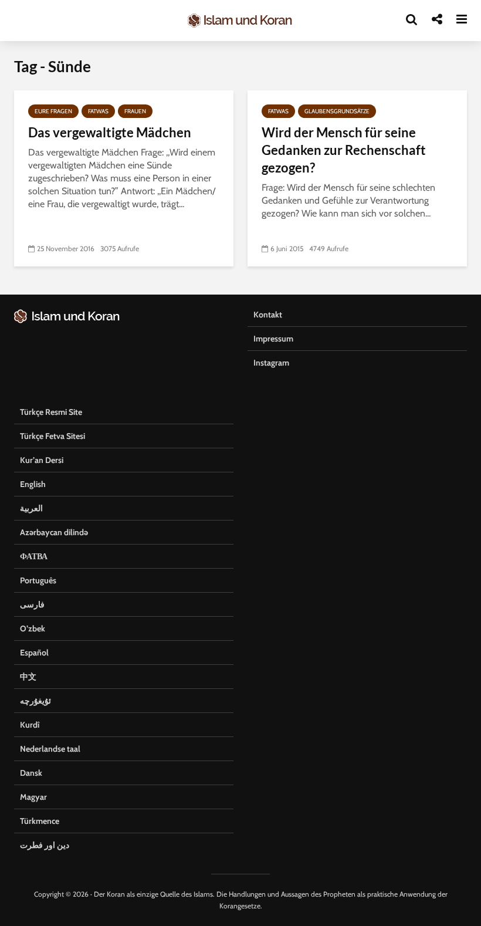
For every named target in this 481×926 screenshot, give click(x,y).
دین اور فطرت (44, 845)
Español (34, 652)
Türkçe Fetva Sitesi (52, 436)
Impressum (273, 338)
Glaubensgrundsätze (337, 111)
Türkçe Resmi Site (51, 412)
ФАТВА (34, 556)
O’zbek (32, 628)
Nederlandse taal (50, 748)
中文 (28, 676)
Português (38, 580)
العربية (31, 508)
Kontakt (267, 314)
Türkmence (39, 821)
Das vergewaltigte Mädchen (109, 132)
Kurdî (29, 724)
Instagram (271, 362)
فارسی (32, 604)
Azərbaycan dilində (54, 532)
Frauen (135, 111)
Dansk (31, 773)
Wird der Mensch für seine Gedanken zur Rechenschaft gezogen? (344, 149)
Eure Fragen (53, 111)
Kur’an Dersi (41, 460)
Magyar (33, 797)
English (33, 484)
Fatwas (98, 111)
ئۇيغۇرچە (35, 700)
